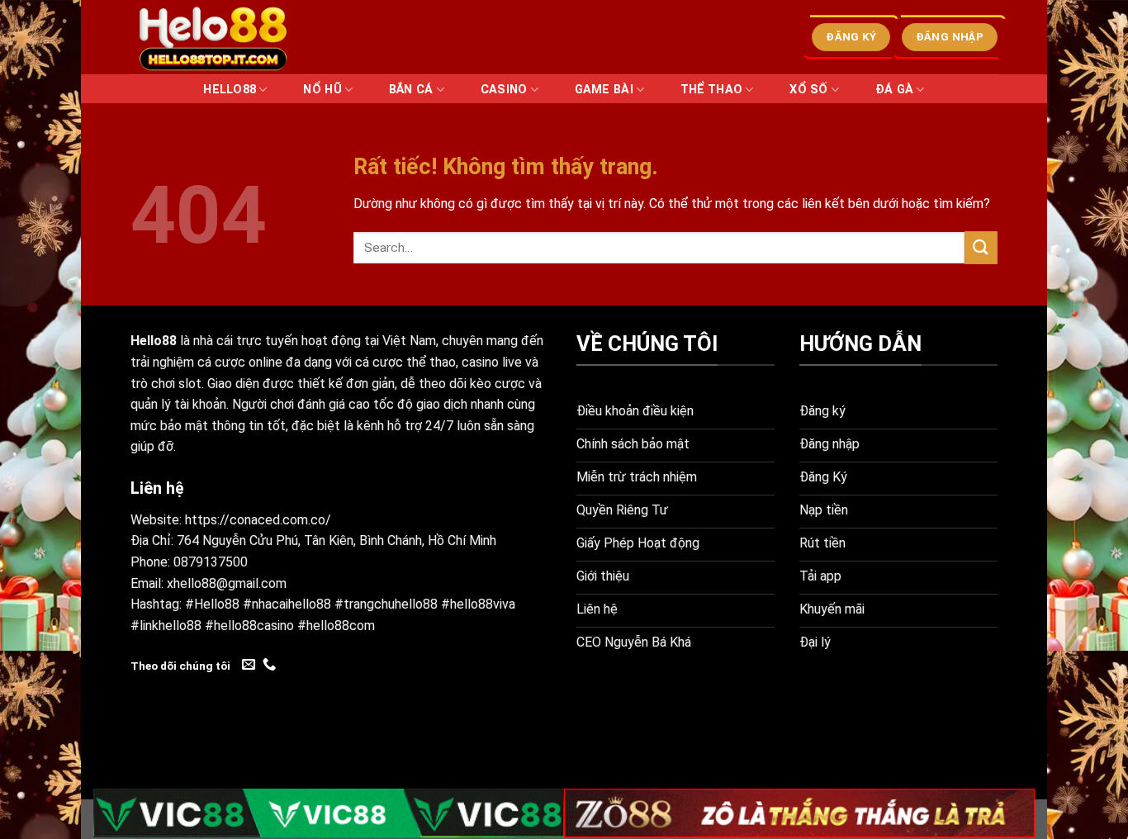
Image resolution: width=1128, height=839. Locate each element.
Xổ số (808, 90)
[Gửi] (981, 247)
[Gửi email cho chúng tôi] (248, 664)
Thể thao (711, 90)
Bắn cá (411, 90)
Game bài (604, 90)
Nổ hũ (322, 90)
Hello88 (229, 90)
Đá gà (894, 90)
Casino (504, 90)
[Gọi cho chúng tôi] (269, 664)
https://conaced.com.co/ (258, 520)
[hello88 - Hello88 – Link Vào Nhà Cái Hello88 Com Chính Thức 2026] (213, 37)
